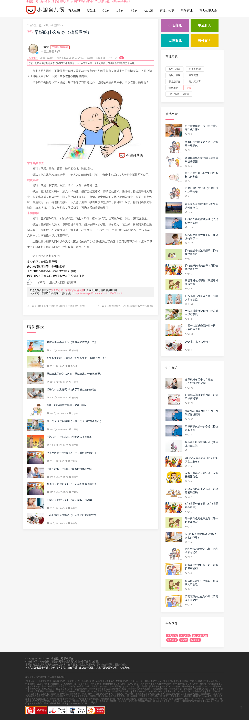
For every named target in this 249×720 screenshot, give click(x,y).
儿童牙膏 (93, 701)
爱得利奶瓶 (70, 699)
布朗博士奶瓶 (93, 699)
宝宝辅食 (176, 686)
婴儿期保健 (174, 81)
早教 (188, 87)
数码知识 (52, 677)
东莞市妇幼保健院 (74, 290)
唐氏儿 (80, 686)
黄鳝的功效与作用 (58, 703)
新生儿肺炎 (68, 689)
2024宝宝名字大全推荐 (198, 341)
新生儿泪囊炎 (116, 686)
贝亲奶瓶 (154, 696)
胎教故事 (68, 684)
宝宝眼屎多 (213, 684)
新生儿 (91, 10)
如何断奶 (166, 686)
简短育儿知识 (122, 681)
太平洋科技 (41, 677)
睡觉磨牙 (75, 694)
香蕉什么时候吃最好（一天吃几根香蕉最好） (72, 483)
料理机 (76, 701)
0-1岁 (105, 10)
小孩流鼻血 (44, 694)
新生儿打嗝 (168, 681)
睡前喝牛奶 (187, 686)
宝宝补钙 (50, 691)
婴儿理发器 (142, 686)
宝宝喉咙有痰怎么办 (60, 694)
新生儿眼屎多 (182, 681)
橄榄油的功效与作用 (78, 703)
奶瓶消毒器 (175, 696)
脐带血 (203, 684)
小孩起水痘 (140, 694)
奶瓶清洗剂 (131, 699)
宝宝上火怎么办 (81, 696)
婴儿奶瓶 (164, 696)
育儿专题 (171, 56)
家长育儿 (204, 40)
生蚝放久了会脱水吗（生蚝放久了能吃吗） (71, 436)
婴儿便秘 (91, 691)
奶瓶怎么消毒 (56, 699)
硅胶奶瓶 (197, 696)
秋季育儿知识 (88, 681)
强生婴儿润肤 (193, 694)
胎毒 (124, 689)
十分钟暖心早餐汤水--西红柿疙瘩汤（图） (52, 271)
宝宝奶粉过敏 (175, 689)
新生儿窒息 (35, 686)
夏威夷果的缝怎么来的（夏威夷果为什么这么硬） (74, 373)
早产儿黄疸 (96, 684)
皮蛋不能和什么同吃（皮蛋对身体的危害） (71, 468)
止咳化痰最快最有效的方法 (139, 701)
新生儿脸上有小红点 (51, 689)
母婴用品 (173, 87)
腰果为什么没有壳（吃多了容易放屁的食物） (72, 389)
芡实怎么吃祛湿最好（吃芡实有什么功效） (71, 500)
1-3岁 (119, 10)
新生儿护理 (195, 69)
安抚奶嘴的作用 (182, 699)
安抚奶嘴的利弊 (145, 699)
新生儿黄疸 (121, 684)
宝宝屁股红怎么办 (34, 696)
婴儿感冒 (188, 689)
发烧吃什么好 (184, 691)
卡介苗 (72, 686)
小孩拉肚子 (31, 694)
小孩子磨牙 (87, 694)
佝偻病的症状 (198, 691)
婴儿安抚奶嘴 (197, 699)
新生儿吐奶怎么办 (153, 681)
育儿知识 (74, 10)
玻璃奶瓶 (143, 696)
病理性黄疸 (108, 684)
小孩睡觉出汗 (201, 686)
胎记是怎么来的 (81, 684)
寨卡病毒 (104, 686)
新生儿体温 (133, 684)
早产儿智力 (145, 684)
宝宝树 (183, 640)
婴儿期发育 (195, 81)
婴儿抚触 (81, 691)
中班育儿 (204, 25)
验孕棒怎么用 (159, 701)
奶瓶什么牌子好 (108, 699)
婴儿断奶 (40, 691)
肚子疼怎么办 (174, 701)
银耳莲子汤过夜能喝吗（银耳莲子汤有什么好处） (74, 421)
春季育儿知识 (59, 681)
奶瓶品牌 (187, 696)
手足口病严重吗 (101, 694)
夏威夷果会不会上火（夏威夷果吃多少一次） (72, 342)
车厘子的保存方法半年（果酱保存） (67, 405)
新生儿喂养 (174, 69)
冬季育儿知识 (102, 681)
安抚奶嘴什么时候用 (163, 699)
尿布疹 (93, 696)
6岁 (112, 681)
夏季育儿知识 (73, 681)
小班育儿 (175, 25)
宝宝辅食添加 (212, 699)
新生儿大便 (193, 684)
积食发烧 (49, 696)
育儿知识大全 (208, 10)
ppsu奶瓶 (207, 696)
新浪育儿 (195, 640)
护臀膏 (84, 701)
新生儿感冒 (129, 686)
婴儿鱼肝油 (132, 696)
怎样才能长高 (117, 694)
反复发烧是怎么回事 (39, 703)
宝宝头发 (217, 694)
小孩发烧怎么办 (156, 691)
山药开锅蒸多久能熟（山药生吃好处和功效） (72, 515)
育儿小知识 (167, 10)
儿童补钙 (60, 691)
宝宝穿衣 (62, 686)
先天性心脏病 (81, 689)
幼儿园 (148, 10)
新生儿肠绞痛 (91, 686)
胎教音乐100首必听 (38, 684)
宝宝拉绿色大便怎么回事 (139, 689)
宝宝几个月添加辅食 (41, 701)
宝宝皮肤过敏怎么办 (175, 694)
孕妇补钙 (71, 691)
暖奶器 (120, 699)
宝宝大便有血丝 (140, 691)
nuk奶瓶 (80, 699)
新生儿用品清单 (49, 686)
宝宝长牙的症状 (214, 691)
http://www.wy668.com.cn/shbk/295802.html (98, 293)
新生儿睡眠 (35, 689)
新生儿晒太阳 (179, 684)
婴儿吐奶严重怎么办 (203, 689)
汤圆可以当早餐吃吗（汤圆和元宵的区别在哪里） (57, 275)
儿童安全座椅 (45, 681)
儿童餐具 (121, 696)
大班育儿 (175, 40)
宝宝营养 (193, 75)
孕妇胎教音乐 (56, 684)
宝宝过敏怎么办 (160, 689)
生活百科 (56, 25)
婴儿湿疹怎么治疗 (156, 694)
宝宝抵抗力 (170, 691)
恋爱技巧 (93, 703)
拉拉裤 (121, 701)
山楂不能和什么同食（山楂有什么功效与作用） (61, 306)
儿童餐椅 (67, 701)
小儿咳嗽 (129, 694)
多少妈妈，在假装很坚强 (42, 261)
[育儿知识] (45, 11)
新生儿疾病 (174, 75)
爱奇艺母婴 (57, 290)
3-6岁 (133, 10)
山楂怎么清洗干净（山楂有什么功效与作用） (130, 306)
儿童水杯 (56, 701)
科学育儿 (187, 10)
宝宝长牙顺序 (104, 691)
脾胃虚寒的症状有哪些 (192, 701)
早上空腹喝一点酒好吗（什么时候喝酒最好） (72, 452)
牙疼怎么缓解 (196, 681)
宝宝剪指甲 (206, 694)
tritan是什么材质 (179, 94)
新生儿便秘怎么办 (106, 696)
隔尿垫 (113, 701)
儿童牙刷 (104, 701)
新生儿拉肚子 (136, 681)
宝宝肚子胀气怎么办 (121, 691)
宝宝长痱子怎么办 (63, 696)
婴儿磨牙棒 (154, 686)
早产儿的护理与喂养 (162, 684)
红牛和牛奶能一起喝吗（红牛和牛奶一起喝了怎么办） (77, 357)
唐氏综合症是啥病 (112, 689)
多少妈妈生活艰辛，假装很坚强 (46, 266)
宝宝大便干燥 (95, 689)
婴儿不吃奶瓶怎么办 (39, 699)
